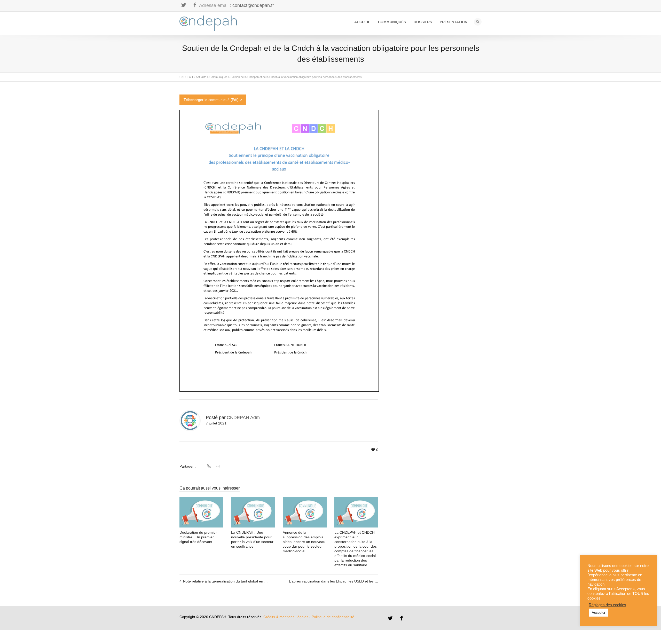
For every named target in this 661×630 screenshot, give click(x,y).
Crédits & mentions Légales (285, 617)
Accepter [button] (598, 613)
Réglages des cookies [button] (607, 605)
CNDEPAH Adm (243, 417)
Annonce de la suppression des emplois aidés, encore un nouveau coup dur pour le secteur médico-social (304, 541)
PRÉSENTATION (453, 22)
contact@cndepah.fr (253, 5)
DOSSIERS (423, 22)
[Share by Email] (217, 466)
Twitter (183, 5)
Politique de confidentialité (333, 617)
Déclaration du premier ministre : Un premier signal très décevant (198, 537)
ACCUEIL (362, 22)
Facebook (195, 5)
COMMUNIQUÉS (392, 22)
